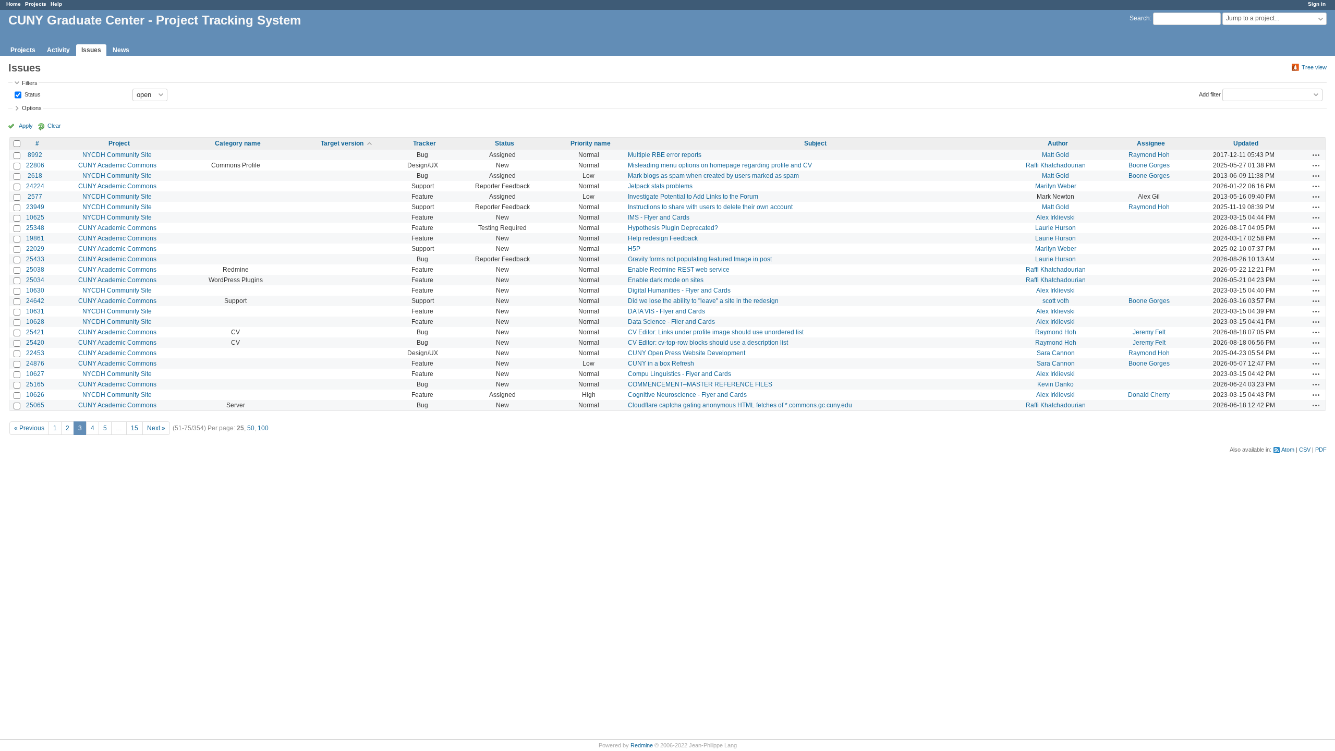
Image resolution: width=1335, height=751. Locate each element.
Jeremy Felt (1149, 332)
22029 (35, 248)
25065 (35, 405)
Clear (54, 126)
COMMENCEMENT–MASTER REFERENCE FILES (700, 384)
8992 (35, 155)
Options (32, 108)
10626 (35, 394)
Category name (238, 143)
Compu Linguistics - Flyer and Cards (679, 374)
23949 (35, 207)
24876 (35, 363)
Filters (30, 83)
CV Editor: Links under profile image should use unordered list (716, 332)
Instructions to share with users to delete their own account (710, 207)
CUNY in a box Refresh (661, 363)
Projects (35, 4)
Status (32, 94)
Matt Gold (1055, 155)
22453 (35, 353)
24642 (35, 301)
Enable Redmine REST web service (679, 269)
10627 (35, 374)
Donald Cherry (1149, 394)
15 (134, 428)
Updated (1245, 143)
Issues (91, 50)
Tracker (424, 143)
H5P (634, 248)
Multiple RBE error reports (664, 155)
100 (263, 428)
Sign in (1317, 4)
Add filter (1210, 94)
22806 (35, 165)
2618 (35, 175)
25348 (35, 228)
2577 (35, 196)
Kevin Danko (1055, 384)
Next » (156, 428)
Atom (1287, 449)
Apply (26, 126)
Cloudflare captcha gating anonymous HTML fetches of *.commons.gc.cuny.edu (740, 405)
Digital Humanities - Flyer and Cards (679, 290)
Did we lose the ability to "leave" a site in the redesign (703, 301)
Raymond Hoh (1149, 155)
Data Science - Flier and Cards (671, 321)
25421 (35, 332)
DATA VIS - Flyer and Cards (666, 311)
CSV (1304, 449)
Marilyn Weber (1055, 186)
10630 (35, 290)
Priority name (591, 143)
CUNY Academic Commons (117, 165)
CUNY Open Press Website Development (686, 353)
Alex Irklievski (1055, 217)
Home (13, 4)
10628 (35, 321)
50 (250, 428)
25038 (35, 269)
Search (1140, 18)
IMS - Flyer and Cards (658, 217)
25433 (35, 259)
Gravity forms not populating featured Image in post (700, 259)
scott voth (1055, 301)
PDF (1321, 449)
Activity (58, 50)
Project (119, 143)
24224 (35, 186)
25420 (35, 342)
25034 (35, 280)
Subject (815, 143)
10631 (35, 311)
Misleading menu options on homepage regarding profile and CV (720, 165)
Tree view (1314, 67)
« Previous (29, 428)
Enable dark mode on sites (665, 280)
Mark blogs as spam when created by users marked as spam (713, 175)
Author (1058, 143)
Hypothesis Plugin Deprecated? (673, 228)
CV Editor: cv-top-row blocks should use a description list (708, 342)
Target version (342, 143)
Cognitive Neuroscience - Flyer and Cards (687, 394)
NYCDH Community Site (117, 155)
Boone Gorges (1149, 165)
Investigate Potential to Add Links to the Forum (693, 196)
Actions (1316, 155)
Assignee (1151, 143)
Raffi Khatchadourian (1056, 165)
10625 (35, 217)
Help (56, 4)
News (121, 50)
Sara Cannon (1056, 353)
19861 (35, 238)
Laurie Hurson (1055, 228)
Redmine (641, 745)
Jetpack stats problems (660, 186)
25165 (35, 384)
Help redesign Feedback (663, 238)
